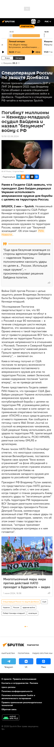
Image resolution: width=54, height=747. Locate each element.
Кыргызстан (8, 653)
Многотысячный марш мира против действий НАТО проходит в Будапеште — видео (26, 583)
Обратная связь (9, 709)
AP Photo (7, 171)
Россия (16, 607)
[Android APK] (10, 718)
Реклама (34, 683)
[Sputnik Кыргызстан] (9, 22)
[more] (49, 283)
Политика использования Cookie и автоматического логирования (18, 697)
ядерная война (29, 607)
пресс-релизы (8, 687)
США (44, 602)
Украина (6, 607)
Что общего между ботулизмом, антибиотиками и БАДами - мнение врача (24, 47)
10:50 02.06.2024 (10, 136)
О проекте (7, 679)
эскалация (32, 613)
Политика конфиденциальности (17, 691)
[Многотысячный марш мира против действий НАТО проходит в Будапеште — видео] (27, 556)
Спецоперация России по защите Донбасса (21, 602)
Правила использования (24, 679)
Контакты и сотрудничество (15, 683)
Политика (23, 653)
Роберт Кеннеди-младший (14, 613)
